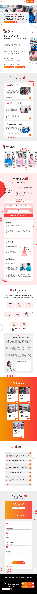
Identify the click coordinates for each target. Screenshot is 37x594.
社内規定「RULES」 (10, 456)
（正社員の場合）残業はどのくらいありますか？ (17, 460)
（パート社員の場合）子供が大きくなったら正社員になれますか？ (18, 480)
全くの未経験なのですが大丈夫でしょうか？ (16, 472)
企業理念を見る (7, 67)
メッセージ (6, 577)
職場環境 (28, 577)
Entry (32, 1)
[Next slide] (26, 169)
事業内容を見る (18, 67)
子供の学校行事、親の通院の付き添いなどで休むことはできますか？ (18, 468)
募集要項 (28, 1)
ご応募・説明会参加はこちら (27, 586)
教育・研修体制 (23, 577)
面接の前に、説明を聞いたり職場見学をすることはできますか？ (18, 485)
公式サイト (4, 588)
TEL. (18, 515)
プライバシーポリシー (16, 590)
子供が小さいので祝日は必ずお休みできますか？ (17, 464)
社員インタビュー (18, 577)
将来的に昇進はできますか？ (13, 476)
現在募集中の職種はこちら (9, 22)
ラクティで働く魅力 (11, 577)
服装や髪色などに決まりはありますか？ (15, 453)
